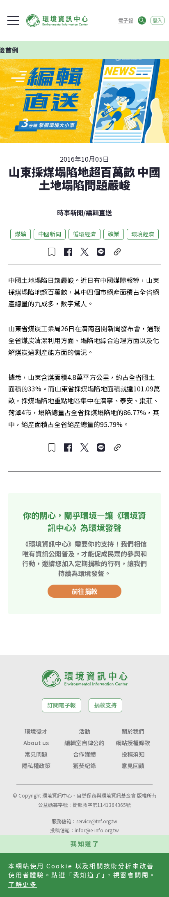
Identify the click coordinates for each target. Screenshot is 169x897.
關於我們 (132, 731)
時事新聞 (70, 212)
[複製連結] (117, 252)
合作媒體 (84, 754)
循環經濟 (84, 234)
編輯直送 (99, 212)
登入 (157, 20)
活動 (84, 731)
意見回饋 (132, 765)
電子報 (125, 20)
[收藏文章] (52, 252)
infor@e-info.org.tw (97, 830)
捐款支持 (105, 705)
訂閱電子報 (61, 705)
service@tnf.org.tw (96, 821)
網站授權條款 (133, 743)
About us (36, 743)
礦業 (113, 234)
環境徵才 (36, 731)
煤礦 (20, 234)
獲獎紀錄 (84, 765)
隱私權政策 (36, 765)
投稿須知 (132, 754)
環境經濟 (142, 234)
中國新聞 (49, 234)
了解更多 (22, 884)
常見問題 (36, 754)
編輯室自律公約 (84, 743)
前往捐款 (84, 591)
